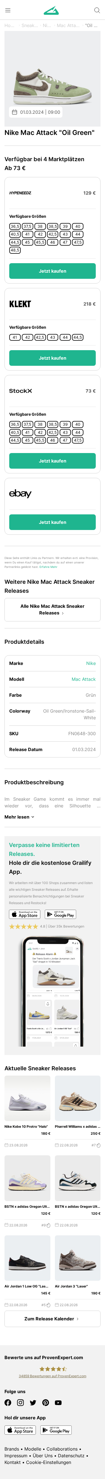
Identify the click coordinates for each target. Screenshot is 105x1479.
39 (65, 226)
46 (52, 242)
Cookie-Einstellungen (48, 1462)
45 (27, 242)
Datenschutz (71, 1455)
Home (10, 25)
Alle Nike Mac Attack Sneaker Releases (52, 609)
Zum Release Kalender (49, 1318)
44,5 (15, 242)
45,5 (40, 242)
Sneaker (30, 25)
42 (40, 234)
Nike (47, 25)
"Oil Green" (93, 25)
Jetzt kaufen (52, 271)
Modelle (32, 1449)
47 (65, 242)
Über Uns (43, 1455)
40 (77, 226)
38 (40, 226)
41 (27, 234)
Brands (11, 1449)
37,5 (27, 226)
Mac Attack (69, 25)
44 (77, 234)
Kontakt (12, 1462)
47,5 (78, 242)
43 (65, 234)
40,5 (15, 234)
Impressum (15, 1455)
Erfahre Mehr (48, 566)
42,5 (52, 234)
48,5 (15, 250)
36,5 (15, 226)
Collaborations (62, 1449)
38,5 (52, 226)
